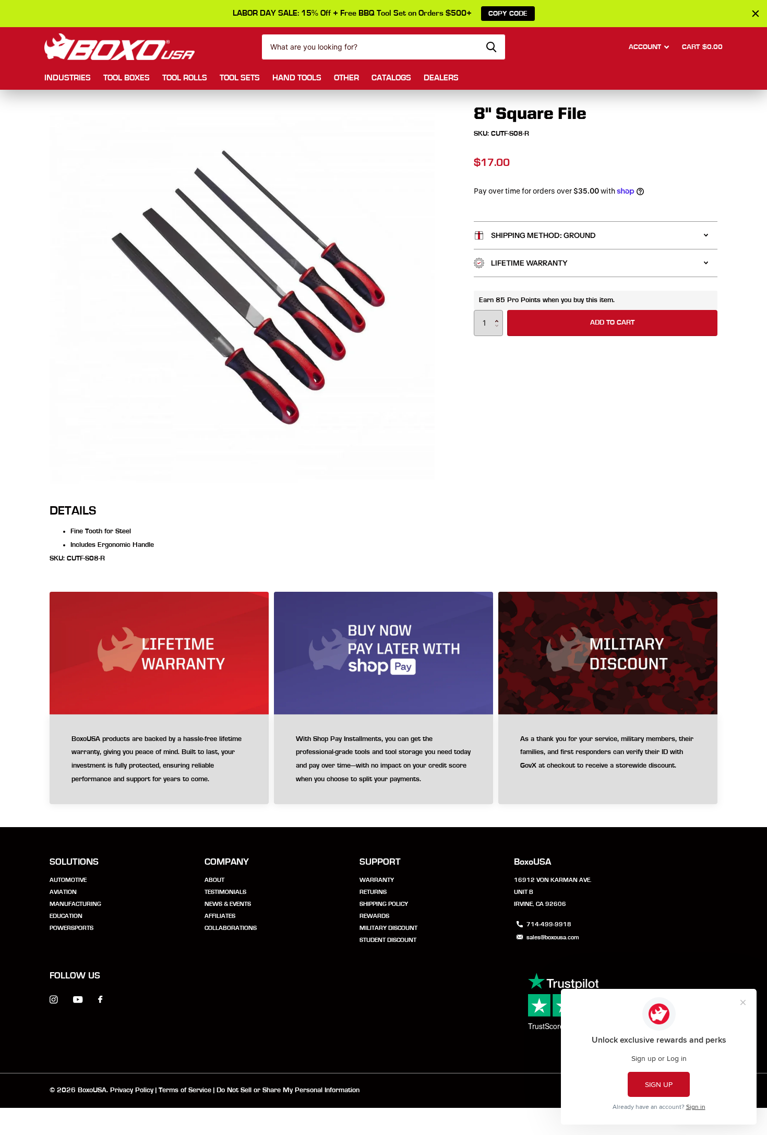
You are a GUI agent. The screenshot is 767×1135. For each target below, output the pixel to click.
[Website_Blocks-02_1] (383, 760)
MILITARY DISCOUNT (388, 928)
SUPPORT (380, 862)
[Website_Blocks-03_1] (159, 760)
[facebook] (100, 999)
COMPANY (227, 862)
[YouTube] (77, 1000)
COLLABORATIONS (231, 928)
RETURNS (373, 892)
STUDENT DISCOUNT (387, 940)
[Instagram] (53, 999)
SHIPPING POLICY (383, 904)
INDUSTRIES (67, 78)
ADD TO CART (612, 322)
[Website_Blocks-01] (607, 760)
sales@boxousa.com (552, 937)
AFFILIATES (220, 916)
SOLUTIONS (74, 862)
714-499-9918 (548, 924)
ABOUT (214, 880)
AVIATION (63, 892)
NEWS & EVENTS (228, 904)
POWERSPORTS (71, 928)
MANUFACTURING (75, 904)
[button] (499, 314)
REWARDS (374, 916)
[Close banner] (755, 13)
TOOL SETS (240, 78)
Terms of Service (185, 1090)
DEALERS (441, 78)
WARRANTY (376, 880)
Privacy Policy (131, 1090)
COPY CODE (508, 13)
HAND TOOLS (296, 78)
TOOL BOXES (126, 78)
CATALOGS (391, 78)
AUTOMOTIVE (68, 880)
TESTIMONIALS (225, 892)
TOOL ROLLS (184, 78)
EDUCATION (66, 916)
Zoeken (491, 47)
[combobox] (383, 47)
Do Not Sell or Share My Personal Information (288, 1090)
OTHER (346, 78)
